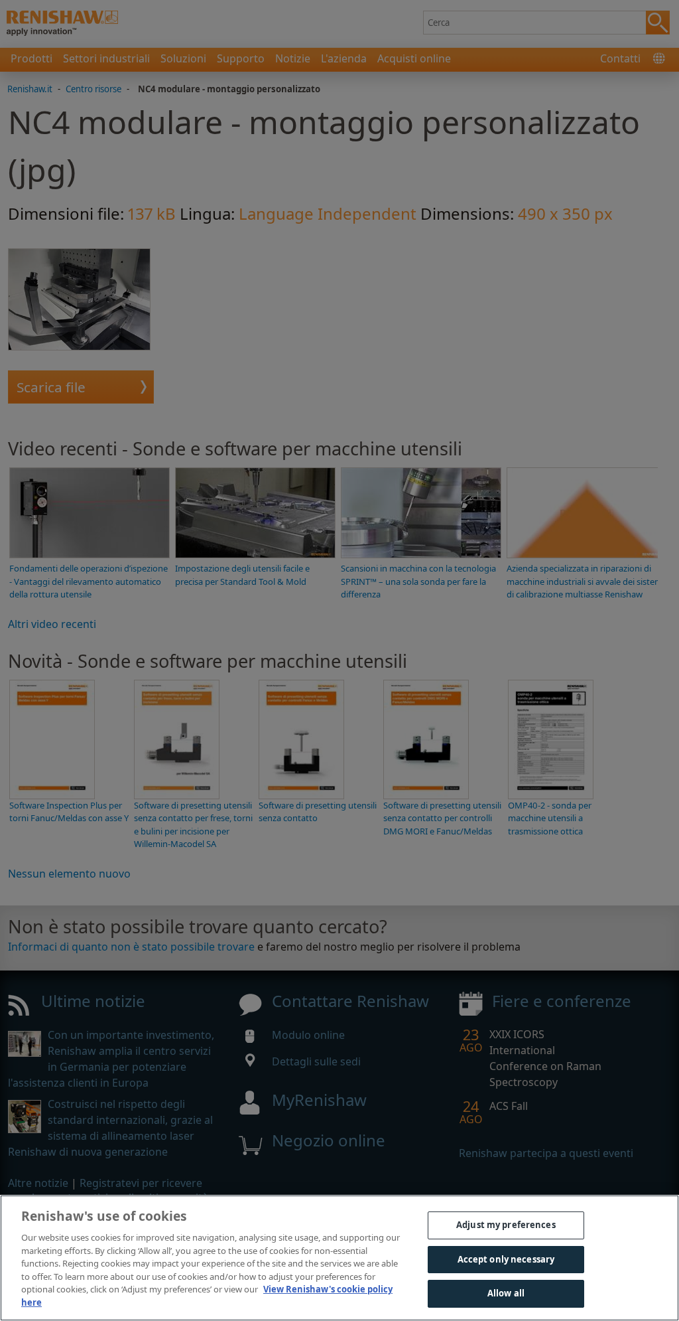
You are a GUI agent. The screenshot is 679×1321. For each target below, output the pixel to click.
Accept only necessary (506, 1259)
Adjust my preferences (506, 1225)
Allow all (506, 1293)
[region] (339, 1258)
